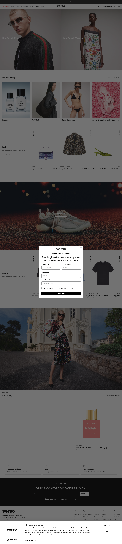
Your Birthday (46, 280)
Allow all (107, 526)
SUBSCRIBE (61, 293)
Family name (66, 264)
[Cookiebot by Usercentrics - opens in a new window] (11, 540)
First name (45, 264)
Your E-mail (45, 272)
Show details (29, 540)
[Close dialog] (81, 247)
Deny (106, 531)
